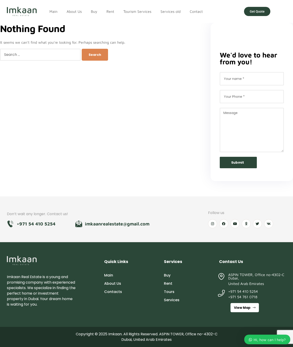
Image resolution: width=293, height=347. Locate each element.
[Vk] (268, 223)
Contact (196, 11)
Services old (170, 11)
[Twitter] (257, 223)
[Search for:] (41, 54)
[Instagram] (212, 223)
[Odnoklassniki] (246, 223)
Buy (94, 11)
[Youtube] (235, 223)
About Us (74, 11)
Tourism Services (137, 11)
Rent (110, 11)
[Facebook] (223, 223)
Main (53, 11)
